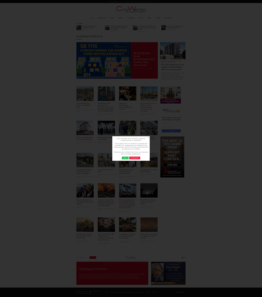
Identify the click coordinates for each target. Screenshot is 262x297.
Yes (125, 158)
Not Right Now (135, 158)
